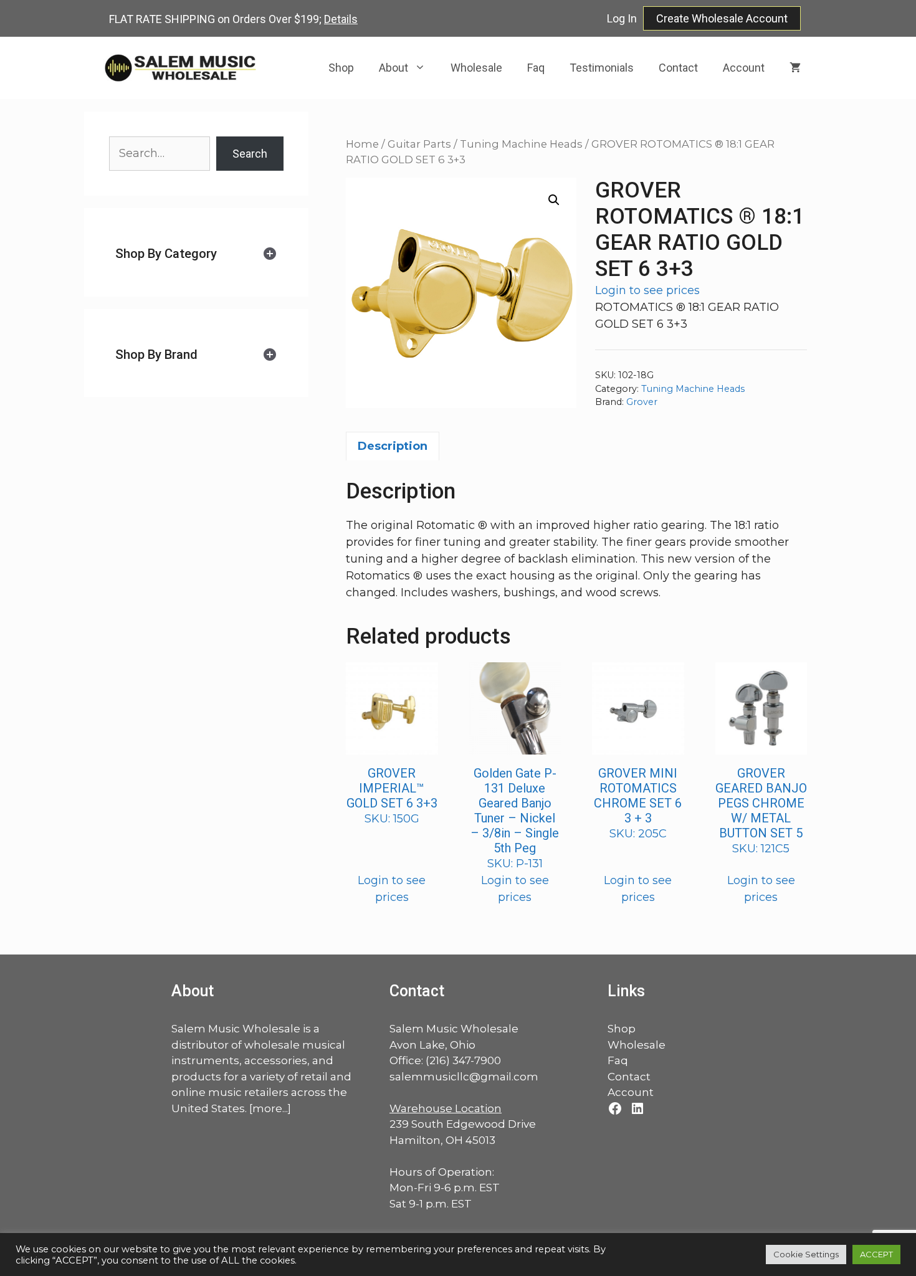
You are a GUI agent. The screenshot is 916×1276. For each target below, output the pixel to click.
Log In (622, 18)
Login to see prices (647, 290)
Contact (678, 67)
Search (249, 153)
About (393, 67)
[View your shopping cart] (795, 68)
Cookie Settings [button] (806, 1254)
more (267, 1108)
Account (744, 67)
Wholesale (476, 67)
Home (362, 144)
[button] (554, 200)
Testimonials (602, 67)
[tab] (196, 254)
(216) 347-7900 (463, 1060)
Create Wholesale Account (722, 18)
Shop (341, 67)
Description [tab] (392, 446)
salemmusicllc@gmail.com (463, 1076)
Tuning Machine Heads (521, 144)
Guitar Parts (419, 144)
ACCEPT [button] (876, 1254)
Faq (536, 67)
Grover (641, 401)
